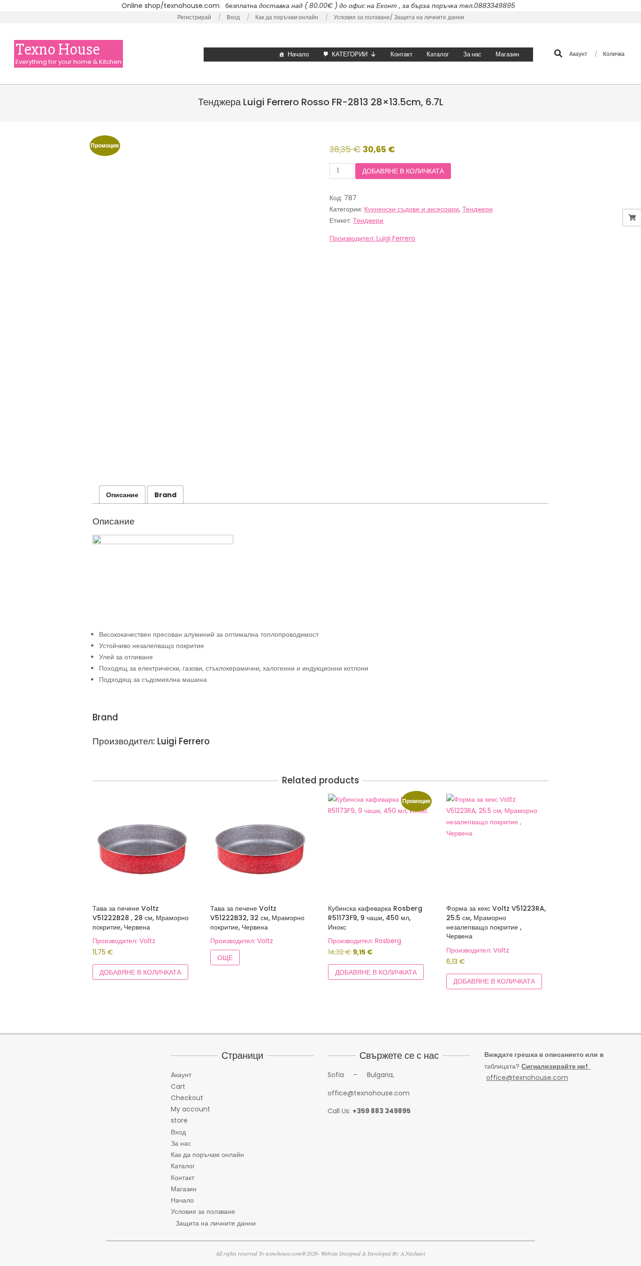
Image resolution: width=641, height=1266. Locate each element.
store (179, 1120)
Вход (178, 1132)
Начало (298, 54)
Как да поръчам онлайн (207, 1154)
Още (225, 957)
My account (190, 1109)
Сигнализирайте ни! (556, 1066)
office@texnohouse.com (527, 1077)
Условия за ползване (203, 1211)
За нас (472, 54)
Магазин (507, 54)
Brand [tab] (165, 495)
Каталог (438, 54)
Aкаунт (181, 1074)
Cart (178, 1086)
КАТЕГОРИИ (349, 54)
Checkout (187, 1097)
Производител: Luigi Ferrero (372, 238)
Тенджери (477, 209)
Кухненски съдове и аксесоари (411, 209)
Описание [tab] (122, 495)
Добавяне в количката (403, 171)
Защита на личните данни (216, 1223)
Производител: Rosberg (364, 941)
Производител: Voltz (123, 941)
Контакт (401, 54)
